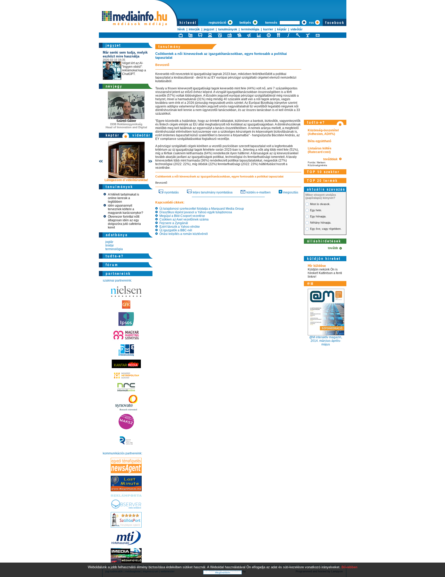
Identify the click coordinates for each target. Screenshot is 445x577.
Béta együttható (319, 141)
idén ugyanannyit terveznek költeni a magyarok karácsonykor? (125, 209)
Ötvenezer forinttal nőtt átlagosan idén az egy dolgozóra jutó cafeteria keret (124, 222)
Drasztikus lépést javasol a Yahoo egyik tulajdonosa (195, 212)
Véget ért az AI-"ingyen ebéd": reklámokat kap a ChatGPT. (125, 63)
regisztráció (218, 22)
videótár (296, 29)
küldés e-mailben (258, 192)
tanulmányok (227, 29)
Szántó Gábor (126, 121)
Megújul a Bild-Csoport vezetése (181, 216)
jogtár (109, 242)
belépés (245, 22)
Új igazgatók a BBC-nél (175, 230)
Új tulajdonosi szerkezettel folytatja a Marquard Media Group (201, 208)
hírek (181, 29)
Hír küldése (317, 266)
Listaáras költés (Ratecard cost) (319, 150)
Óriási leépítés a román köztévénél (183, 234)
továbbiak (331, 159)
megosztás (290, 192)
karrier (268, 29)
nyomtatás (171, 192)
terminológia (250, 29)
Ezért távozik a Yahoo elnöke (179, 226)
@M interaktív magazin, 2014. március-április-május (325, 340)
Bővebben (349, 567)
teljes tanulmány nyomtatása (212, 192)
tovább (333, 248)
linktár (109, 245)
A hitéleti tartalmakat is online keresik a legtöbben (123, 198)
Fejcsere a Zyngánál (173, 223)
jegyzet (209, 29)
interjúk (194, 29)
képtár (282, 29)
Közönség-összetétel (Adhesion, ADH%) (323, 132)
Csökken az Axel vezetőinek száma (183, 219)
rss (311, 22)
